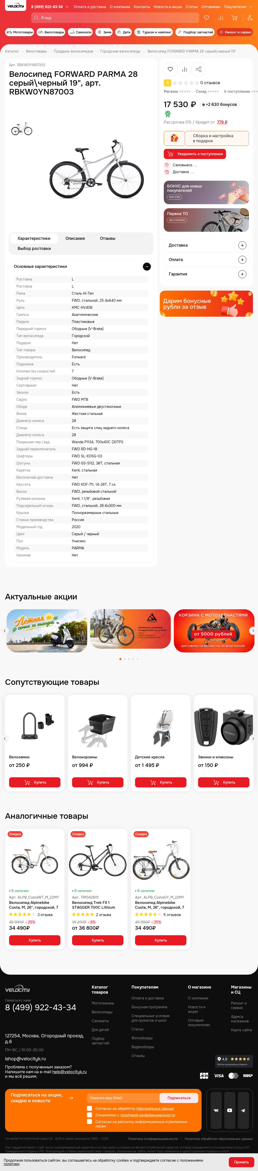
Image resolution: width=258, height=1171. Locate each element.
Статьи (192, 7)
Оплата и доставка (90, 7)
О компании (120, 7)
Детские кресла (149, 757)
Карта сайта (241, 1030)
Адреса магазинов (240, 1018)
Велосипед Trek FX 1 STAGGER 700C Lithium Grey (93, 905)
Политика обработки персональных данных (219, 1138)
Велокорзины (84, 757)
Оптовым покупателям (199, 1022)
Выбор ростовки (34, 248)
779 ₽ (222, 122)
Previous (5, 631)
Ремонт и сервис (239, 1005)
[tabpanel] (47, 630)
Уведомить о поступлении (200, 154)
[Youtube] (229, 1110)
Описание (75, 238)
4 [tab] (133, 659)
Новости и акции (168, 7)
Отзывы (107, 238)
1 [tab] (120, 659)
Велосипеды (102, 1012)
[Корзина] (235, 18)
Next (253, 631)
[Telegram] (243, 1110)
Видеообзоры (143, 1047)
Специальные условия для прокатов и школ (150, 1018)
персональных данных (155, 1108)
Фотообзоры (142, 1038)
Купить (40, 782)
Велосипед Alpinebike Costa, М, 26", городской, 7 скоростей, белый (33, 905)
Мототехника (103, 1003)
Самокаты (100, 1021)
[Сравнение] (221, 18)
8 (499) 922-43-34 (47, 7)
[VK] (216, 1110)
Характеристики (34, 238)
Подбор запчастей (100, 1040)
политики (11, 1164)
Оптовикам (210, 7)
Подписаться (179, 1098)
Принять (241, 1162)
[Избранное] (207, 18)
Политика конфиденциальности (153, 1138)
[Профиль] (248, 18)
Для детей (100, 1029)
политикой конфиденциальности (147, 1115)
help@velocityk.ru (69, 1071)
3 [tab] (129, 659)
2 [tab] (124, 659)
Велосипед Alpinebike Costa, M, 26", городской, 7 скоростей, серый (159, 905)
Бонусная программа (149, 1007)
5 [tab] (137, 659)
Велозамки (19, 757)
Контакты (142, 7)
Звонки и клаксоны (215, 757)
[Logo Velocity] (15, 11)
